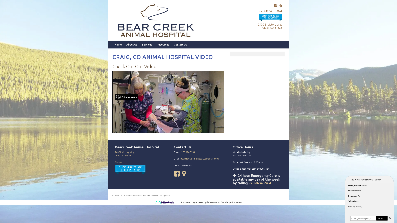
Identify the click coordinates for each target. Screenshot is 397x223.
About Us (131, 44)
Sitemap (119, 162)
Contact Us (180, 44)
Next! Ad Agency (162, 196)
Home (118, 44)
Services (147, 44)
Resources (163, 44)
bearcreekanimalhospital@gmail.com (200, 158)
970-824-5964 (270, 11)
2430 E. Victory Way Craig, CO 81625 (270, 26)
